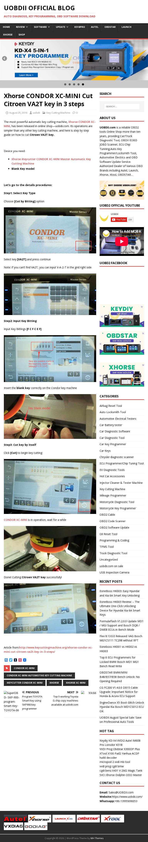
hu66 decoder (108, 757)
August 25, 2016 (18, 112)
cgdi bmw (118, 766)
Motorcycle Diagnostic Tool (117, 502)
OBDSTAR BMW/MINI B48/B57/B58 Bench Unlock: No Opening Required (120, 677)
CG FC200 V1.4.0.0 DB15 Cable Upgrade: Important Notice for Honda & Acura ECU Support (119, 692)
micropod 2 (107, 762)
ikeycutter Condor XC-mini (25, 682)
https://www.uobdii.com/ (127, 796)
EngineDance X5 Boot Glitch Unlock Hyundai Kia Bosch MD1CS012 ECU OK (122, 707)
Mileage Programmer (113, 495)
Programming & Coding (114, 540)
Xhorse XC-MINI (76, 682)
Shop (21, 34)
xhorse (54, 682)
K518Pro (79, 27)
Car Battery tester (111, 425)
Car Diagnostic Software (115, 431)
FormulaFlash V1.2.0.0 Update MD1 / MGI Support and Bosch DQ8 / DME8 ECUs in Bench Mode (122, 625)
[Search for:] (122, 106)
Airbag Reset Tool (111, 406)
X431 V (116, 770)
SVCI (102, 775)
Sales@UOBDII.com (121, 792)
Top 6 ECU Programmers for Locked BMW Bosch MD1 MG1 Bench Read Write (119, 662)
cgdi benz (105, 770)
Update (60, 27)
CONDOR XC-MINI (15, 520)
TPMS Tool (107, 546)
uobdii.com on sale (111, 566)
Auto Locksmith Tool (113, 412)
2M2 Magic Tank (131, 770)
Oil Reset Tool (108, 534)
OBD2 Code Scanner (112, 521)
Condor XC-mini (24, 668)
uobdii (36, 112)
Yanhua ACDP (130, 753)
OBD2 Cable (107, 514)
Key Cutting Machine (58, 112)
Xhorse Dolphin (115, 775)
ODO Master (134, 775)
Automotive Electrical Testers (118, 418)
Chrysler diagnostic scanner (117, 457)
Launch (126, 27)
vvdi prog (105, 766)
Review (20, 27)
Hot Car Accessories (112, 476)
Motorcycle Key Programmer (118, 508)
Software (40, 27)
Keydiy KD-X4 (108, 740)
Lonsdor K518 (113, 745)
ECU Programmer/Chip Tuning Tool (122, 463)
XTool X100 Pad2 (110, 753)
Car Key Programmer (113, 444)
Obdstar (110, 27)
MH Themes (97, 838)
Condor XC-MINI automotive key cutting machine (39, 675)
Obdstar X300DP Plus (126, 749)
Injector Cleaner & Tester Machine (121, 483)
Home (6, 27)
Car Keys (105, 450)
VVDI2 (121, 740)
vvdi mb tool (122, 762)
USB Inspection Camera (114, 572)
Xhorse (8, 34)
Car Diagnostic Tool (112, 438)
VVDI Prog (106, 749)
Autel (94, 27)
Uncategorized (109, 559)
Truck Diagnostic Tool (113, 553)
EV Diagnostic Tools (112, 470)
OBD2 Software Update (114, 527)
